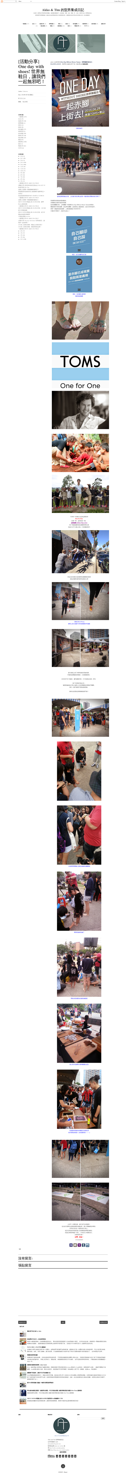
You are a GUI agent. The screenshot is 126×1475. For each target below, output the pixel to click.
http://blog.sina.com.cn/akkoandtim (60, 1450)
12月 (21, 166)
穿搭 (59, 24)
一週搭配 (24, 24)
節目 (69, 26)
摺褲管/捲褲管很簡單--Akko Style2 (37, 1365)
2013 (21, 239)
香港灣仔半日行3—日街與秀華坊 (36, 1339)
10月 (21, 171)
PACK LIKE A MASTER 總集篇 (36, 1347)
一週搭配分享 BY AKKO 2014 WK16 (28, 229)
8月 (21, 175)
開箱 (51, 26)
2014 (21, 164)
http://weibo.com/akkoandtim (57, 1448)
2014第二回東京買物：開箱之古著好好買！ (30, 225)
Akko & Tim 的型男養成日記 (63, 9)
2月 (21, 235)
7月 (21, 177)
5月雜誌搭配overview (24, 216)
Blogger (65, 1472)
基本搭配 (94, 24)
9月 (21, 173)
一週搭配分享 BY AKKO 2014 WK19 (28, 198)
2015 (21, 162)
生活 (33, 24)
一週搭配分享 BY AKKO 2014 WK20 (28, 183)
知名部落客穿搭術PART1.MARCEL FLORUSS (31, 196)
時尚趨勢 (75, 24)
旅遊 (66, 24)
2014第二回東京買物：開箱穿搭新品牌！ (30, 227)
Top (63, 1466)
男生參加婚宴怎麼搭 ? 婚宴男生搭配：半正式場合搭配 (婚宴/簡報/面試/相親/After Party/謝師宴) (54, 1390)
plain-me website (59, 1446)
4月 (21, 231)
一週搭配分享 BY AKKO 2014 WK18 (28, 206)
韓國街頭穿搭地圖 (32, 1355)
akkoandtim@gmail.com (54, 1444)
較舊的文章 (103, 1322)
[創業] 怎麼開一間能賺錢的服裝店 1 (28, 200)
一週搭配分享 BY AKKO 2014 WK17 (28, 218)
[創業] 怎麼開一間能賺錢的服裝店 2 (28, 189)
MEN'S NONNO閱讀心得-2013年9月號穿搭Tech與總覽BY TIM (45, 1398)
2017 (21, 158)
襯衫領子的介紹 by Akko (34, 1331)
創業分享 (103, 24)
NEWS (85, 26)
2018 (21, 156)
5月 (21, 181)
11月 (21, 169)
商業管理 (84, 24)
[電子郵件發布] (19, 1249)
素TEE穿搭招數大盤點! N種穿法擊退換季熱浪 (40, 1383)
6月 (21, 179)
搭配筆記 (60, 26)
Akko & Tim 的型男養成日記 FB (62, 1435)
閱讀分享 (77, 26)
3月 (21, 233)
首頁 (63, 1322)
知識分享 (41, 24)
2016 (21, 160)
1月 (21, 237)
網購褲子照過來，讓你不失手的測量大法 (38, 1373)
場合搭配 (43, 26)
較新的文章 (22, 1322)
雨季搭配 (51, 24)
